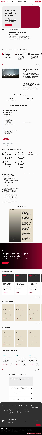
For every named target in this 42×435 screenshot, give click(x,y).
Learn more (18, 431)
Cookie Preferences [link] (10, 422)
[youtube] (39, 420)
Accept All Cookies (38, 433)
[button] (8, 1)
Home (3, 29)
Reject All (34, 433)
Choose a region (34, 405)
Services (7, 29)
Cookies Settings (29, 433)
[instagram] (37, 420)
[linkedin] (34, 420)
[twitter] (36, 420)
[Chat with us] (38, 425)
